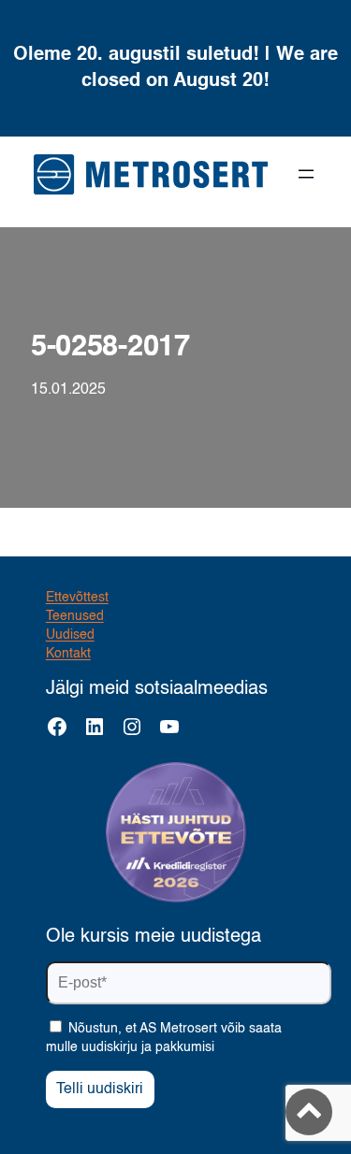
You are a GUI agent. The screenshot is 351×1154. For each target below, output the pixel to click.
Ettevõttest (77, 597)
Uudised (70, 635)
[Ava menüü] (306, 174)
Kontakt (68, 653)
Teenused (75, 616)
